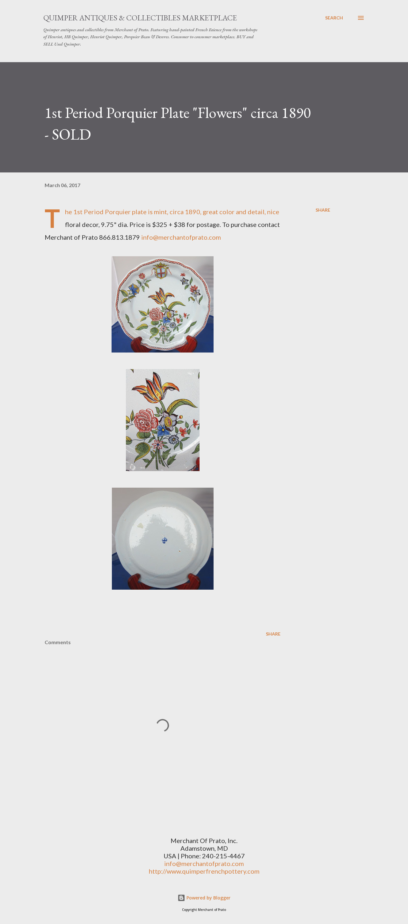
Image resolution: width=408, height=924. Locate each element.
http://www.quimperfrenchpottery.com (204, 871)
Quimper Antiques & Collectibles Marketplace (140, 18)
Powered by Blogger (207, 898)
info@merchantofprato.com (181, 237)
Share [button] (323, 210)
